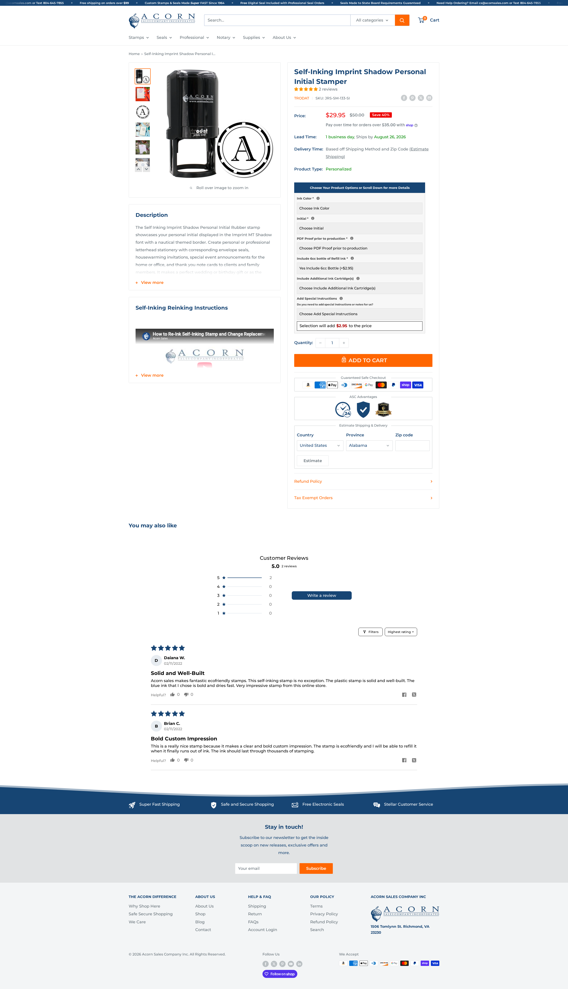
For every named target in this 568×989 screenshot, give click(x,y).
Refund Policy (308, 481)
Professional (192, 37)
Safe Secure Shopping (151, 914)
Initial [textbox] (359, 218)
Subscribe (316, 868)
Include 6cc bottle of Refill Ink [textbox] (359, 258)
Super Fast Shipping (159, 804)
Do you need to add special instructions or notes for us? (335, 304)
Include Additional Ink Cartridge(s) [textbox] (359, 278)
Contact (203, 929)
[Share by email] (429, 98)
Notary (223, 37)
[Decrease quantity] (320, 343)
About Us (282, 37)
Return (255, 914)
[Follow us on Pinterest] (282, 964)
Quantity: (303, 342)
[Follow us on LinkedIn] (299, 964)
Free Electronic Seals (323, 804)
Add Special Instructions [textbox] (359, 301)
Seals (162, 37)
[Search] (402, 20)
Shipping (257, 906)
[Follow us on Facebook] (265, 964)
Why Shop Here (144, 906)
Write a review (321, 595)
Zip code (404, 435)
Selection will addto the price (336, 325)
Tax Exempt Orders (313, 497)
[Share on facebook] (404, 695)
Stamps (136, 37)
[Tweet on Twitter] (421, 98)
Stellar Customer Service (408, 804)
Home (134, 54)
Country (305, 435)
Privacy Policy (324, 914)
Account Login (262, 929)
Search (317, 929)
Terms (316, 906)
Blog (200, 922)
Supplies (251, 37)
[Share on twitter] (414, 695)
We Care (137, 922)
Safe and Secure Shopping (247, 804)
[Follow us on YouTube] (291, 964)
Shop (200, 914)
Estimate (313, 460)
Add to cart (368, 360)
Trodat (301, 98)
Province (355, 435)
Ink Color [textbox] (359, 198)
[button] (306, 89)
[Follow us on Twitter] (274, 964)
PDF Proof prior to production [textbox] (359, 238)
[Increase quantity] (344, 343)
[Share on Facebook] (404, 98)
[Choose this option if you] (358, 278)
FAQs (253, 922)
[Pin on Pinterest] (412, 98)
